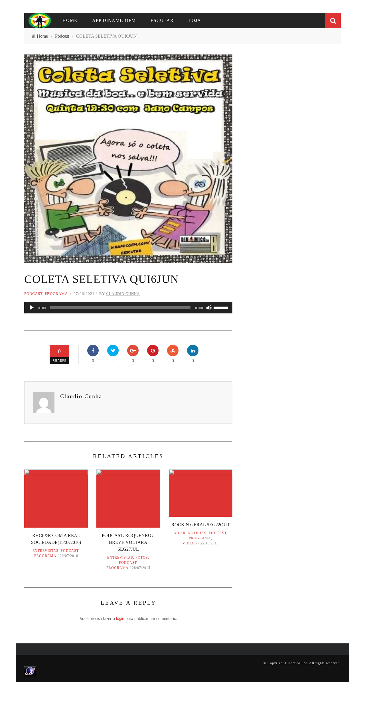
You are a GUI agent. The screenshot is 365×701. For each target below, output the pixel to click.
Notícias (197, 533)
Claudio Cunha (123, 293)
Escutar (162, 20)
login (120, 619)
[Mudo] (209, 308)
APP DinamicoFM (114, 20)
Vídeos (189, 543)
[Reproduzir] (32, 308)
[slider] (222, 307)
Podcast (33, 293)
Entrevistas (45, 551)
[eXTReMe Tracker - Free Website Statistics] (30, 670)
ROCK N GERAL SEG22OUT (200, 524)
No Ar (180, 533)
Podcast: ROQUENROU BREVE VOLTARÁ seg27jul (128, 542)
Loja (194, 20)
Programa (56, 293)
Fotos (141, 558)
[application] (128, 307)
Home (69, 20)
